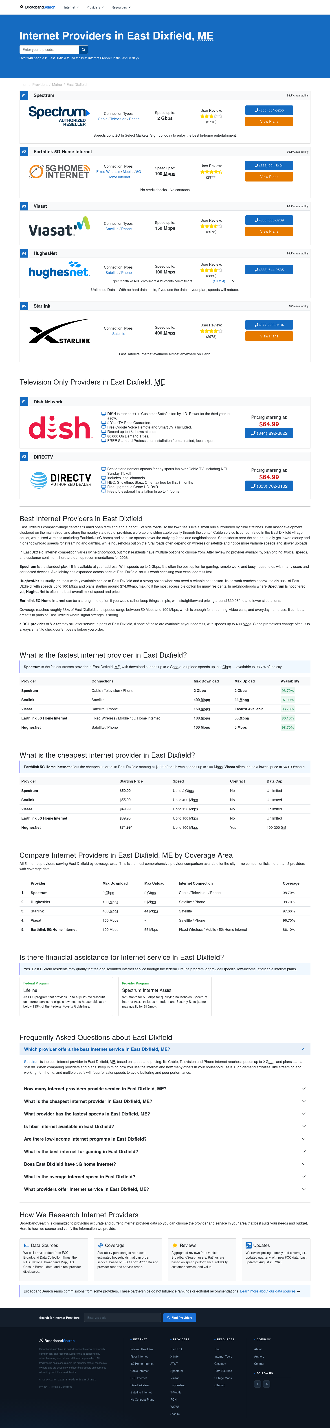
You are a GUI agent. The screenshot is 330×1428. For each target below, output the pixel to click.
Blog (217, 1349)
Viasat (26, 708)
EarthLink (176, 1349)
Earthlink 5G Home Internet (44, 718)
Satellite (112, 228)
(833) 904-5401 (271, 165)
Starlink (27, 699)
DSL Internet (138, 1378)
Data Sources (223, 1371)
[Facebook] (257, 1384)
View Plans (269, 121)
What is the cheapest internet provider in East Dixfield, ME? (88, 1101)
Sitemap (219, 1385)
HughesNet (31, 727)
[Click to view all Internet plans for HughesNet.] (59, 269)
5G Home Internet (124, 174)
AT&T (174, 1363)
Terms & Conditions (61, 1386)
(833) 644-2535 (271, 269)
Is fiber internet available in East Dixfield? (69, 1126)
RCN (173, 1399)
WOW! (174, 1406)
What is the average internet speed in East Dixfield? (79, 1176)
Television (118, 118)
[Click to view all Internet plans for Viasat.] (59, 225)
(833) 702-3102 (271, 486)
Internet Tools (223, 1356)
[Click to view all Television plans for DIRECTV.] (61, 479)
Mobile (128, 171)
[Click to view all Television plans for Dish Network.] (61, 426)
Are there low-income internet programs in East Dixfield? (85, 1138)
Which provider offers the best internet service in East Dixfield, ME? (97, 1049)
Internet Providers (142, 1349)
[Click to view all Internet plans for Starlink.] (59, 330)
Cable (103, 118)
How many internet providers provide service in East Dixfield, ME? (95, 1088)
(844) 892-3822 (271, 433)
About (258, 1349)
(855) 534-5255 (271, 110)
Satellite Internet (141, 1392)
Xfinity (174, 1356)
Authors (259, 1356)
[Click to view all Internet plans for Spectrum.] (59, 115)
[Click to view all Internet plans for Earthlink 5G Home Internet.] (59, 171)
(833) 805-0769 (271, 220)
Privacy (43, 1386)
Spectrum (29, 690)
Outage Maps (223, 1378)
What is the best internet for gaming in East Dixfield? (81, 1151)
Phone (134, 118)
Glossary (220, 1363)
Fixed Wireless (108, 171)
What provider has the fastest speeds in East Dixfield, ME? (87, 1113)
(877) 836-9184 (271, 324)
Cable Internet (139, 1371)
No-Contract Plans (142, 1399)
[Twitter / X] (266, 1384)
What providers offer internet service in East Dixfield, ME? (86, 1189)
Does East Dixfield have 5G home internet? (70, 1164)
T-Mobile (175, 1392)
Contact (259, 1363)
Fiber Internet (139, 1356)
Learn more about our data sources (268, 1291)
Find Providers (182, 1317)
